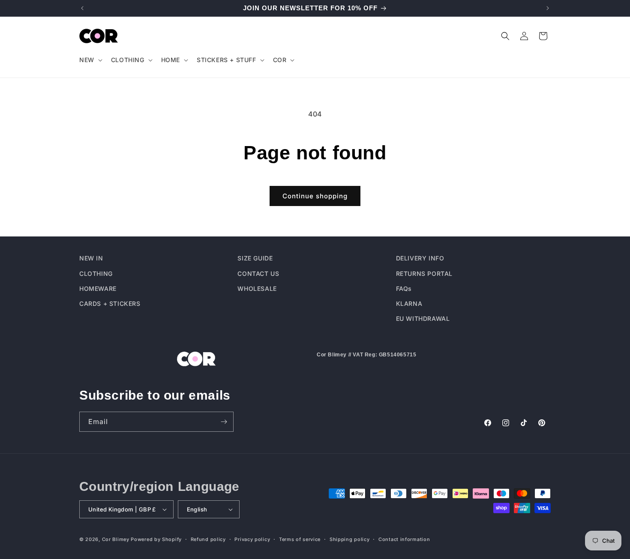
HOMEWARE (98, 288)
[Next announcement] (547, 8)
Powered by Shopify (156, 539)
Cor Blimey (115, 539)
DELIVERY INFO (420, 258)
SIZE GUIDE (255, 258)
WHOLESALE (256, 288)
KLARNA (409, 303)
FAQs (404, 288)
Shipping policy (350, 539)
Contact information (404, 539)
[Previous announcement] (82, 8)
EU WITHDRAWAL (423, 318)
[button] (90, 60)
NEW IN (91, 258)
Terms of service (300, 539)
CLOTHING (96, 273)
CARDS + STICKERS (110, 303)
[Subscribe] (223, 422)
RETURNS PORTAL (424, 273)
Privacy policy (252, 539)
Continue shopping (315, 196)
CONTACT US (258, 273)
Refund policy (208, 539)
